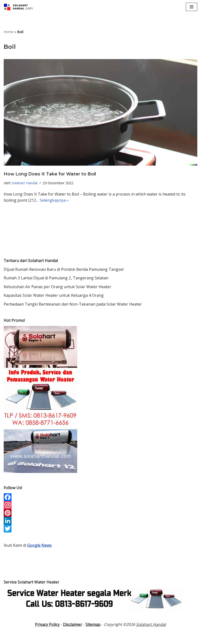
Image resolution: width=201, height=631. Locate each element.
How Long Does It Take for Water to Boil (50, 173)
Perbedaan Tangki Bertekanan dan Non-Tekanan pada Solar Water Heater (73, 304)
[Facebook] (100, 497)
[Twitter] (100, 528)
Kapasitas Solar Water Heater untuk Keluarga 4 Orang (54, 295)
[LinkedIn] (100, 521)
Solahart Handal (25, 183)
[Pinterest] (100, 513)
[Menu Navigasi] (191, 7)
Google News (39, 545)
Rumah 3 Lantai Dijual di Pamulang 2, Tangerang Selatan (56, 278)
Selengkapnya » (54, 200)
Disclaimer (72, 624)
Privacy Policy (47, 624)
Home (8, 31)
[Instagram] (100, 505)
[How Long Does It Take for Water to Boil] (100, 112)
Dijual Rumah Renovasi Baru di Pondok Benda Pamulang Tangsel (64, 269)
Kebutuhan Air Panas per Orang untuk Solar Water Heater (57, 286)
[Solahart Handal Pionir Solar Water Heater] (18, 7)
